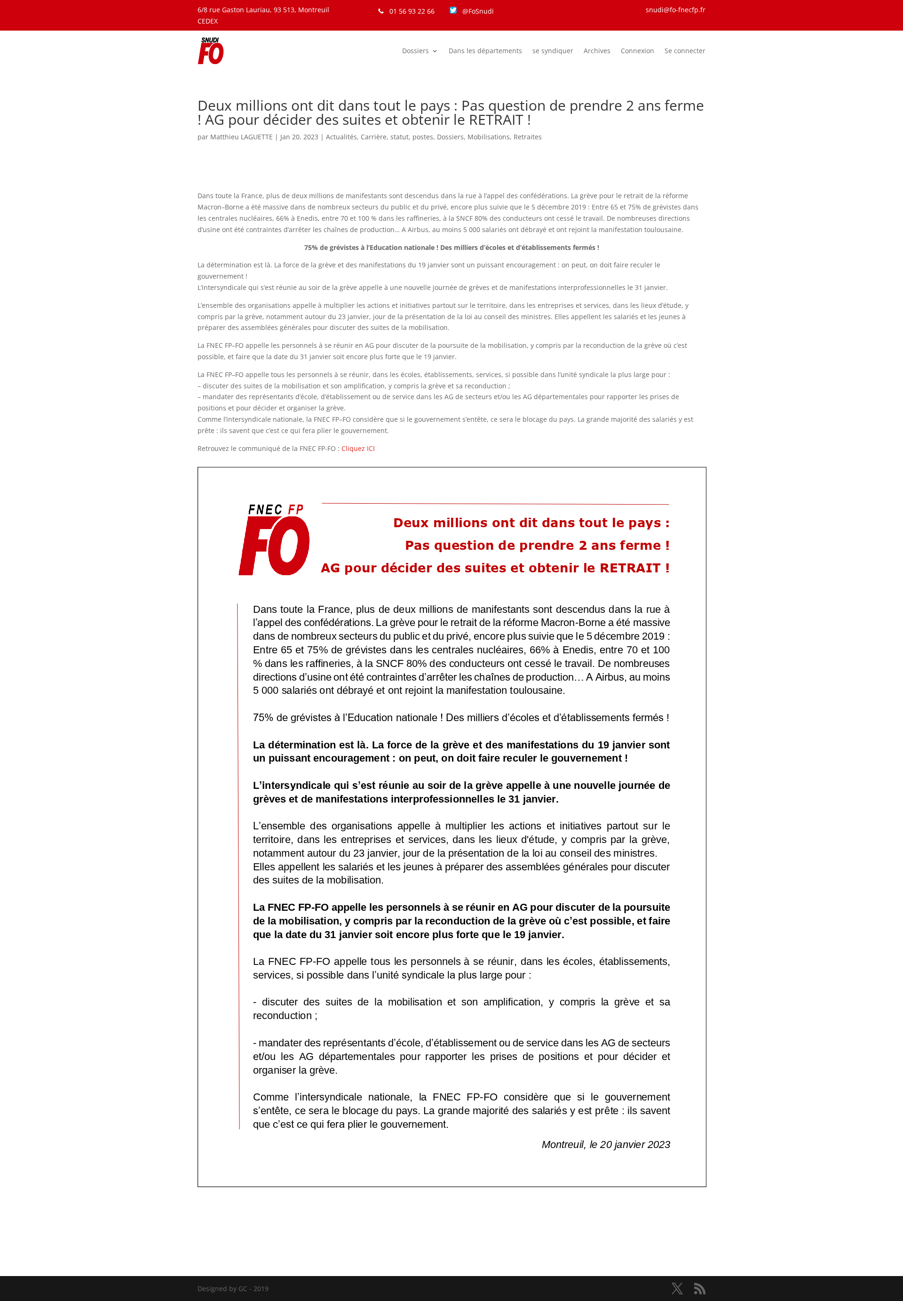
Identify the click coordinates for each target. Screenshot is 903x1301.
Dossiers (415, 50)
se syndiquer (552, 50)
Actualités (341, 136)
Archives (597, 50)
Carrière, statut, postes (397, 136)
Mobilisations (488, 136)
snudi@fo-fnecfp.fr (675, 9)
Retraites (528, 136)
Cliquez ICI (358, 448)
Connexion (637, 50)
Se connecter (685, 50)
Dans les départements (485, 50)
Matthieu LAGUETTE (241, 136)
